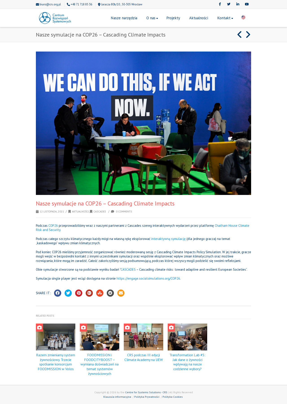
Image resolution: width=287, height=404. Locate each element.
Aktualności (198, 17)
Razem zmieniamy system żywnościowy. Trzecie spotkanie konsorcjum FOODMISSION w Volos (55, 362)
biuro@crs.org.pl (50, 4)
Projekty (173, 17)
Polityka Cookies (173, 396)
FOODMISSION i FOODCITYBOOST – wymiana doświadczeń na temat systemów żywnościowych (99, 364)
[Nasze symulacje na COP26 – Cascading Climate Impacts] (143, 123)
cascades (99, 211)
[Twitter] (228, 4)
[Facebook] (219, 4)
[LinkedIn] (237, 4)
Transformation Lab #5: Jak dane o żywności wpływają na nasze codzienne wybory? (187, 362)
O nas (150, 17)
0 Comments (123, 211)
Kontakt (223, 17)
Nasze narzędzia (124, 17)
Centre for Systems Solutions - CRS (146, 392)
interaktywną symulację (168, 239)
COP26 (53, 225)
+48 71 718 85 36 (81, 4)
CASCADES (128, 269)
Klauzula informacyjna (117, 396)
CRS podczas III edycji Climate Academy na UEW (143, 357)
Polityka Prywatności (146, 396)
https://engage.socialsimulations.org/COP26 (148, 278)
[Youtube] (246, 4)
